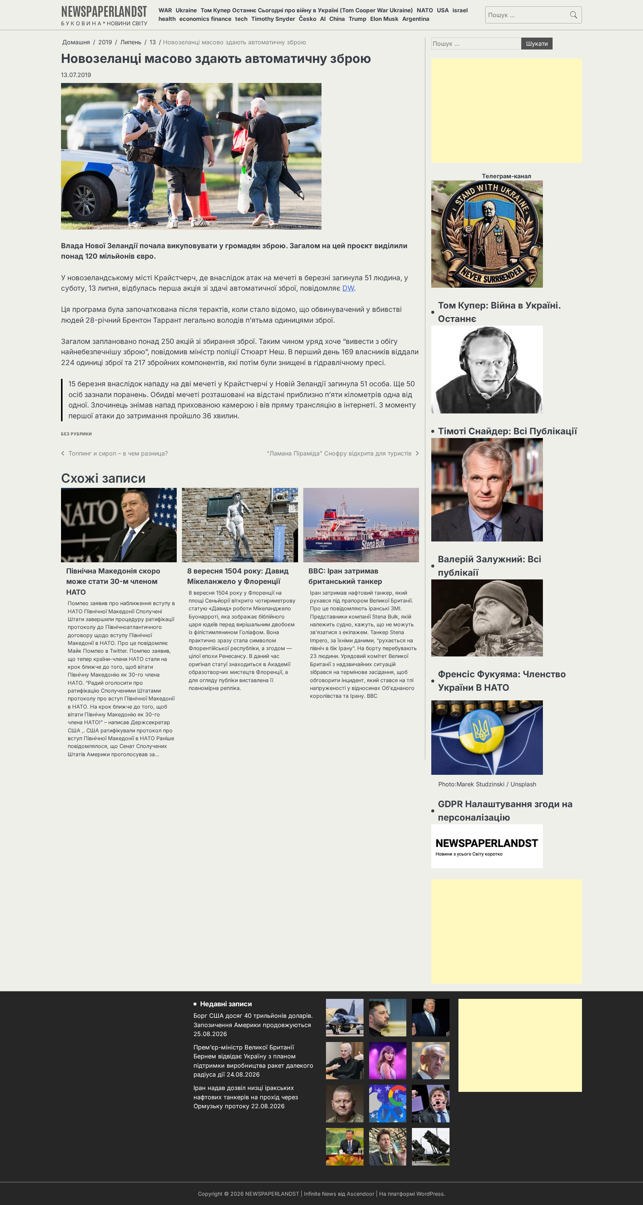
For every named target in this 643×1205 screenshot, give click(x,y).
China (337, 18)
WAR (165, 10)
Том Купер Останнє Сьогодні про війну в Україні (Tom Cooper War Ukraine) (307, 10)
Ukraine (186, 10)
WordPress (430, 1193)
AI (323, 18)
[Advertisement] (506, 110)
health (167, 18)
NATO (425, 10)
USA (443, 10)
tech (241, 18)
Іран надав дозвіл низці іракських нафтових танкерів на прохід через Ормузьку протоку (245, 1097)
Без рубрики (76, 434)
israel (460, 10)
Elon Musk (384, 18)
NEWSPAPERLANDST (104, 10)
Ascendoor (360, 1193)
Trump (358, 18)
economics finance (205, 18)
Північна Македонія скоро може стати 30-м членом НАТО (113, 582)
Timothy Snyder (273, 18)
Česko (307, 18)
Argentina (415, 18)
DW (348, 288)
